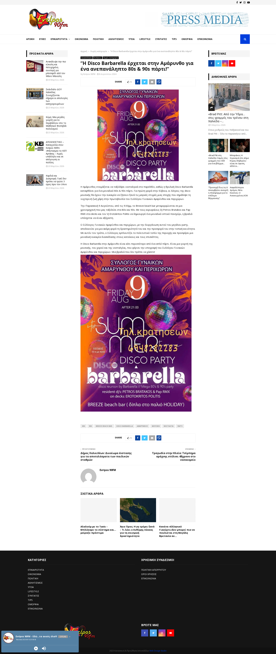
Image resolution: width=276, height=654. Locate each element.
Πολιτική (98, 39)
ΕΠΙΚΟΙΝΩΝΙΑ (35, 608)
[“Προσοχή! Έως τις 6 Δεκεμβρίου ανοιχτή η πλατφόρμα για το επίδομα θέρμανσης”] (218, 177)
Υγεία (132, 39)
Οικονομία (81, 39)
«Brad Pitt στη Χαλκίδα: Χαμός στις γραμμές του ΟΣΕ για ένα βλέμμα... (218, 159)
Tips (174, 39)
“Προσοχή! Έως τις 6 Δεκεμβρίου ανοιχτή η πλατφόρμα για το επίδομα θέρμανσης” (218, 192)
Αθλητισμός (116, 39)
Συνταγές (161, 39)
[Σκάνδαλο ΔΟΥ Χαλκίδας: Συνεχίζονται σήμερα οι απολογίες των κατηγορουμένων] (34, 93)
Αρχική (30, 39)
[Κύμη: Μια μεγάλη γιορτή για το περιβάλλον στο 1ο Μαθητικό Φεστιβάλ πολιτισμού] (34, 121)
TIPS (30, 599)
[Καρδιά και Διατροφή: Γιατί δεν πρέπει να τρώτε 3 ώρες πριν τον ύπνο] (34, 180)
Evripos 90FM (89, 74)
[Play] (36, 648)
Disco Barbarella (124, 426)
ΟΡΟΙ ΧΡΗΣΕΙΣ (149, 574)
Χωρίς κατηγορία (110, 58)
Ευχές (42, 39)
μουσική (156, 426)
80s (83, 426)
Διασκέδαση (86, 58)
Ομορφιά (187, 39)
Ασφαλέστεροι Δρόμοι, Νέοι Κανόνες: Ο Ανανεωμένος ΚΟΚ (239, 191)
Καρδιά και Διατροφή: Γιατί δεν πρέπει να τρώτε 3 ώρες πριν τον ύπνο (56, 180)
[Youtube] (248, 2)
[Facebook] (237, 2)
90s (90, 426)
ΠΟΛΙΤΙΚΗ (33, 578)
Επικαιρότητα (59, 39)
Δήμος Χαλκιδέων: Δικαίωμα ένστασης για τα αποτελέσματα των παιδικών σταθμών (106, 456)
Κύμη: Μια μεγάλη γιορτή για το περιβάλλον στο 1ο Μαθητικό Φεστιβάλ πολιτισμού (56, 123)
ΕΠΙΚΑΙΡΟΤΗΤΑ (36, 569)
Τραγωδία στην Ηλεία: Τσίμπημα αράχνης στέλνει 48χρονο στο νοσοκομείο (173, 456)
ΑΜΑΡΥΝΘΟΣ (142, 426)
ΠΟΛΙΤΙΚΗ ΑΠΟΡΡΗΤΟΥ (153, 569)
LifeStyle (144, 39)
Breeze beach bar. (104, 426)
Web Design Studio (158, 650)
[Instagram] (244, 2)
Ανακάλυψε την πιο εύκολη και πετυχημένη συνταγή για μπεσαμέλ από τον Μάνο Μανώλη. (56, 69)
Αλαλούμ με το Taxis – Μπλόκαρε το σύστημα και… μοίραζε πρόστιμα (98, 529)
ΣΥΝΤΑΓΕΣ (33, 595)
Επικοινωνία (204, 39)
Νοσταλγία (168, 426)
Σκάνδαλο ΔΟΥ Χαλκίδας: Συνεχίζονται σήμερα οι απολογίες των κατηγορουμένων (57, 96)
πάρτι (179, 426)
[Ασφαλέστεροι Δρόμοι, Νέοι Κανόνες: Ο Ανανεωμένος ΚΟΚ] (240, 177)
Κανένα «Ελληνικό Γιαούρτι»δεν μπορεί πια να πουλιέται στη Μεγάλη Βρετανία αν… (177, 531)
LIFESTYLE (33, 591)
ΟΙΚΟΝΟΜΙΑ (34, 574)
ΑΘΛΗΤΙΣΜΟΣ (35, 582)
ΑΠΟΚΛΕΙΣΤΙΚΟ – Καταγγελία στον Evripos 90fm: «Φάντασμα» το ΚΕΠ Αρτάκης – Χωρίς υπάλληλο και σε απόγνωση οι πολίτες (56, 152)
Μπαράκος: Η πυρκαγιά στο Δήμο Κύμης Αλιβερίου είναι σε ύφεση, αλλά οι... (239, 160)
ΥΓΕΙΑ (31, 587)
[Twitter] (240, 2)
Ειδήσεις (97, 58)
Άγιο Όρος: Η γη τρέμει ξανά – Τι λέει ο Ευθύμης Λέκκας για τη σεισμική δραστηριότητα (137, 531)
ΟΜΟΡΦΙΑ (33, 604)
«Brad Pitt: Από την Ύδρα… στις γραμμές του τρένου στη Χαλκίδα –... (228, 117)
